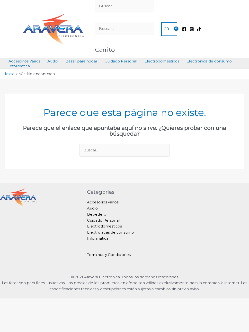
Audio (52, 61)
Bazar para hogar (81, 61)
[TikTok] (199, 29)
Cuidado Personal (121, 61)
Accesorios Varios (24, 61)
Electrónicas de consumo (110, 232)
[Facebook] (184, 29)
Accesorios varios (102, 202)
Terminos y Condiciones (109, 254)
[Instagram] (191, 29)
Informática (19, 66)
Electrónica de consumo (209, 61)
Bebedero (96, 214)
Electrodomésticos (161, 61)
